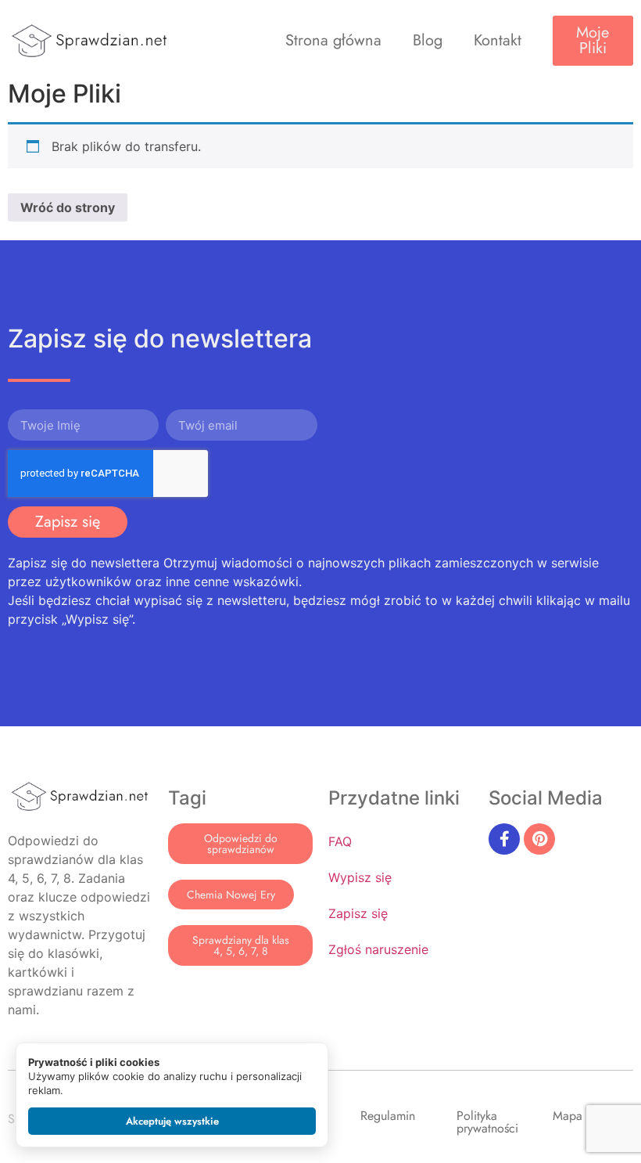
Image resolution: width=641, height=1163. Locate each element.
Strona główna (333, 40)
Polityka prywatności (487, 1122)
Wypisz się (360, 877)
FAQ (340, 841)
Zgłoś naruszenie (378, 949)
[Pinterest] (539, 839)
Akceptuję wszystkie (172, 1121)
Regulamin (387, 1116)
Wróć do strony (67, 207)
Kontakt (497, 40)
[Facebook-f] (504, 839)
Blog (427, 40)
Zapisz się (358, 913)
